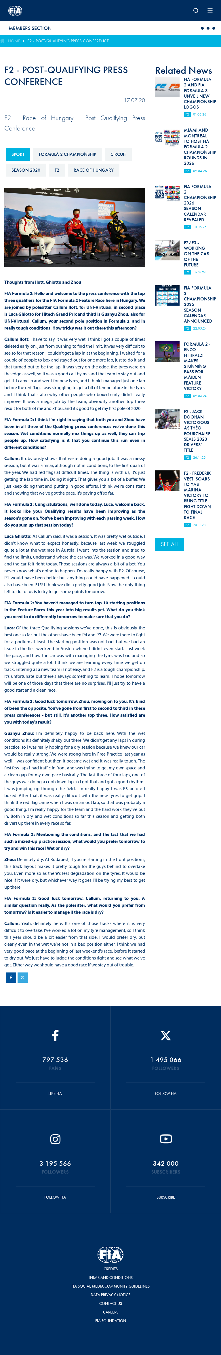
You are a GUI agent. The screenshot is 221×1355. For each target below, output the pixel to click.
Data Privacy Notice (110, 1294)
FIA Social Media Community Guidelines (110, 1286)
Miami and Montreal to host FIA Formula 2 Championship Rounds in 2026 (200, 146)
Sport (18, 154)
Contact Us (110, 1303)
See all (169, 544)
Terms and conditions (110, 1277)
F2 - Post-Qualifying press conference (68, 41)
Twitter (23, 977)
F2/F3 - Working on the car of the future (196, 254)
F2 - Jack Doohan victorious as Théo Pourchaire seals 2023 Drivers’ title (197, 430)
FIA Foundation (110, 1320)
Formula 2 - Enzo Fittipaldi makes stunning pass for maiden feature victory (197, 366)
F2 (57, 170)
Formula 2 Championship (67, 154)
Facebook (11, 977)
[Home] (45, 11)
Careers (110, 1312)
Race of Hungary (94, 170)
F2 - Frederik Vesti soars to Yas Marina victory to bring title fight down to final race (197, 495)
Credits (111, 1268)
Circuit (118, 154)
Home (14, 41)
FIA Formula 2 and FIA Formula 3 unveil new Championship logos (200, 93)
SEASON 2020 (26, 170)
